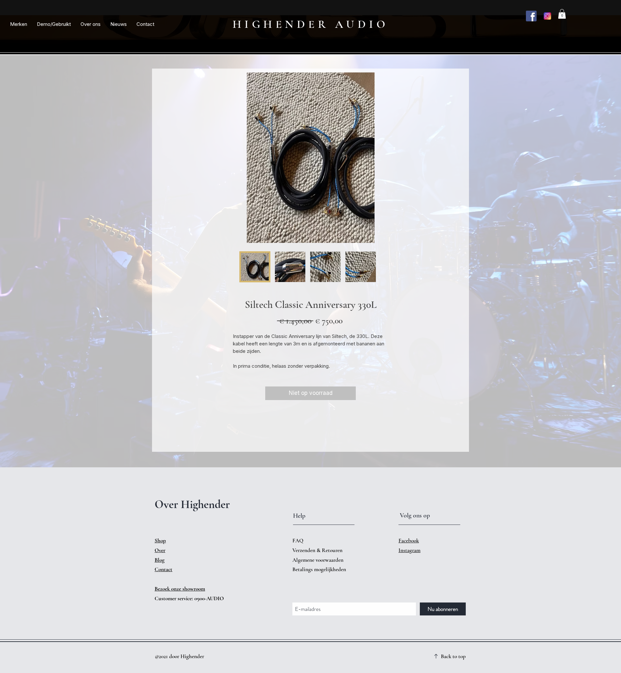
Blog (160, 560)
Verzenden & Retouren (318, 550)
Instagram (409, 550)
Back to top (453, 656)
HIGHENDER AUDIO (311, 24)
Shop (160, 540)
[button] (18, 24)
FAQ (297, 540)
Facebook (408, 540)
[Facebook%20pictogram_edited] (531, 16)
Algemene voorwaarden (317, 560)
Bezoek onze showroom (180, 588)
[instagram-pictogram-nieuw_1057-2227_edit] (547, 16)
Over (160, 550)
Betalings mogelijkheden (319, 569)
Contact (163, 569)
